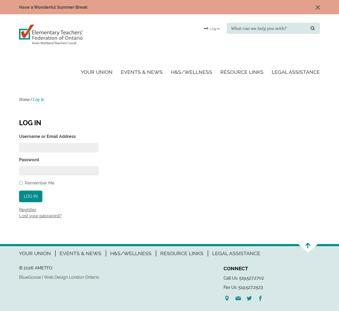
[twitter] (251, 298)
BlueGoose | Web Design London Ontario (59, 277)
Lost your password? (40, 215)
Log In (214, 29)
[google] (229, 298)
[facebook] (262, 298)
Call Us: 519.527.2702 (244, 278)
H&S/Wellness (191, 72)
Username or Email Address (47, 136)
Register (27, 209)
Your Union (97, 72)
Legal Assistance (296, 72)
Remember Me (39, 183)
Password (29, 159)
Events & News (142, 72)
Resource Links (242, 72)
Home (24, 99)
